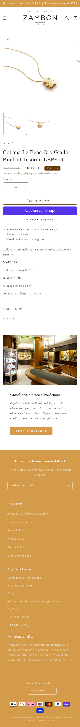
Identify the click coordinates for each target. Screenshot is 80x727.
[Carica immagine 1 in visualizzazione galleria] (15, 123)
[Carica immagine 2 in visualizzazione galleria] (39, 123)
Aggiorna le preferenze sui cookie (27, 513)
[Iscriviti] (68, 485)
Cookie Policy (15, 547)
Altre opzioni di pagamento (40, 219)
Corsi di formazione (19, 555)
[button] (5, 18)
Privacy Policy (15, 538)
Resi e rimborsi (16, 530)
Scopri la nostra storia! (31, 430)
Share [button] (10, 318)
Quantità (7, 179)
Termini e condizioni (19, 522)
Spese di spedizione (27, 173)
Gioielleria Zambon (21, 717)
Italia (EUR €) (38, 690)
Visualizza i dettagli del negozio (25, 239)
